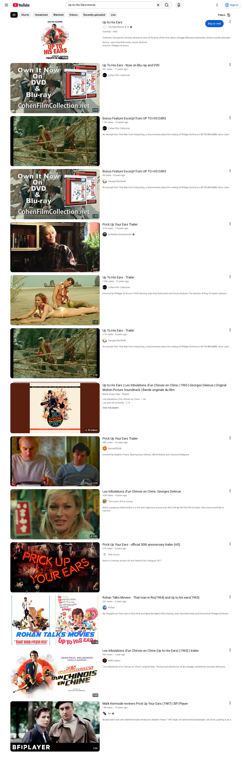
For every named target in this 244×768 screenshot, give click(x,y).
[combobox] (112, 5)
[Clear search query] (158, 5)
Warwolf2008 (114, 448)
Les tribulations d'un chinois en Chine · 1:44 (124, 399)
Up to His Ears (112, 22)
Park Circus (113, 554)
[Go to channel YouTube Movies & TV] (105, 27)
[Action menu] (230, 21)
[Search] (166, 5)
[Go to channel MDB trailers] (105, 660)
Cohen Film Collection (119, 75)
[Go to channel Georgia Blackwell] (105, 181)
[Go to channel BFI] (105, 713)
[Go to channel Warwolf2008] (105, 448)
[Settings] (217, 5)
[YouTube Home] (21, 5)
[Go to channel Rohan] (105, 607)
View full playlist (111, 408)
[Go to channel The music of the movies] (105, 501)
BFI (109, 713)
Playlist (125, 394)
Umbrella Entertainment (120, 234)
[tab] (14, 15)
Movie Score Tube (111, 394)
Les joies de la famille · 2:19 (116, 403)
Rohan (111, 607)
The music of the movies (120, 501)
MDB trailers (114, 660)
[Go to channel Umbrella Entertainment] (105, 234)
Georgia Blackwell (117, 181)
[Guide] (6, 5)
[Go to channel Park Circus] (105, 554)
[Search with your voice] (178, 5)
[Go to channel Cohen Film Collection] (105, 75)
